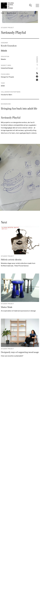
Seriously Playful (23, 13)
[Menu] (37, 5)
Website (4, 50)
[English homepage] (7, 5)
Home (2, 13)
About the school (11, 13)
